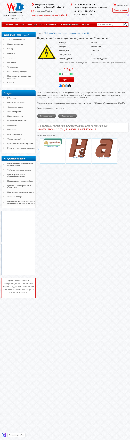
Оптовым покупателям (68, 24)
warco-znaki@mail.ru (43, 11)
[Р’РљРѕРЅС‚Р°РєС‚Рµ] (60, 85)
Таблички (49, 33)
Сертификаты (50, 24)
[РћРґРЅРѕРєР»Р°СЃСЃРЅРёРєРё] (63, 85)
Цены (29, 24)
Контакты (84, 24)
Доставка (38, 24)
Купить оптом (67, 116)
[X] (69, 85)
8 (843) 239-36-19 (84, 11)
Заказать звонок (120, 10)
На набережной (52, 146)
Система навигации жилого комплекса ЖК (71, 33)
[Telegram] (66, 85)
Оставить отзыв (46, 116)
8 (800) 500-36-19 (84, 4)
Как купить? (20, 24)
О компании (8, 24)
